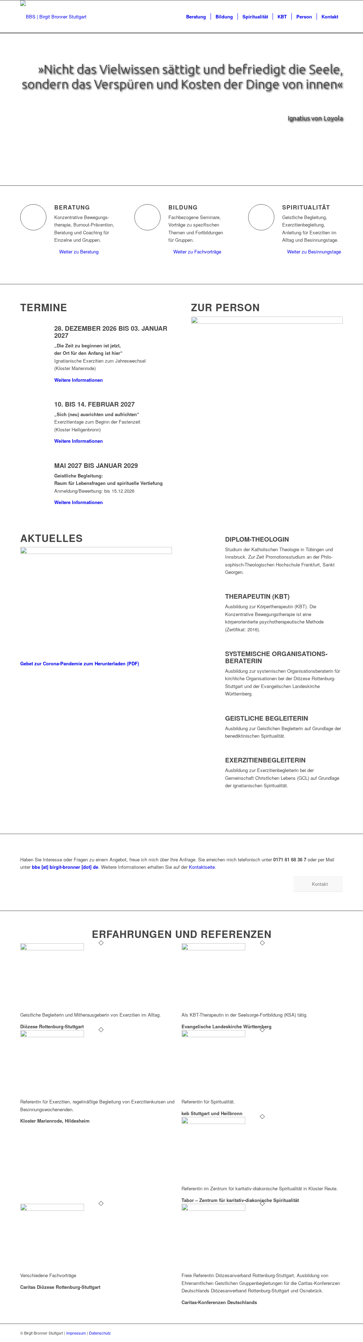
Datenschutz (100, 1333)
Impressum (76, 1333)
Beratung (72, 207)
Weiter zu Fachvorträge (197, 251)
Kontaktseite (202, 866)
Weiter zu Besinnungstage (314, 251)
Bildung (183, 207)
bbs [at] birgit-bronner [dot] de (65, 866)
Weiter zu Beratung (79, 251)
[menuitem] (196, 16)
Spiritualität (306, 207)
